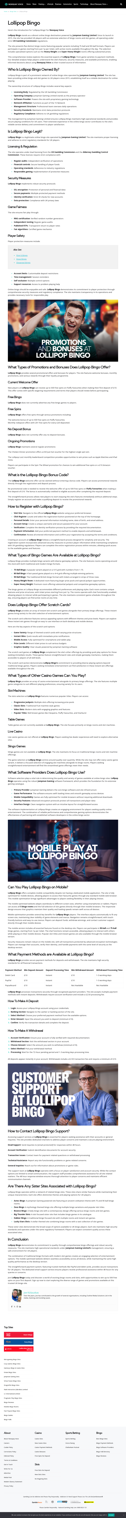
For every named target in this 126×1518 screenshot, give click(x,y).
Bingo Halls (8, 1419)
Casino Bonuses (40, 1452)
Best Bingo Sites (101, 1439)
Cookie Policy (8, 1447)
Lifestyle (50, 4)
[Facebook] (12, 1306)
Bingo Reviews (9, 1402)
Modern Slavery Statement (13, 1482)
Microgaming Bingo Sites (12, 1359)
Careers (6, 1443)
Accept (111, 1515)
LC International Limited (12, 1394)
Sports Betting (70, 1439)
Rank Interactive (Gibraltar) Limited (16, 1389)
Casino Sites (39, 1439)
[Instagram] (17, 1306)
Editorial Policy (9, 1456)
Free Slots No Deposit (42, 1470)
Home (29, 4)
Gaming (41, 4)
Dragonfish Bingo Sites (11, 1385)
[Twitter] (14, 1306)
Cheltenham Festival (72, 1447)
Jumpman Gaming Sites (11, 1377)
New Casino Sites (40, 1443)
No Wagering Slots (41, 1479)
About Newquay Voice (98, 4)
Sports (76, 4)
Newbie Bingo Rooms (11, 1407)
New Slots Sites (40, 1474)
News (34, 4)
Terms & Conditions (10, 1460)
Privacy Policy (8, 1486)
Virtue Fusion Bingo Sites (12, 1381)
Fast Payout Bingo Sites (12, 1411)
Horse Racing (70, 1443)
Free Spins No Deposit (42, 1456)
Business (58, 4)
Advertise (7, 1473)
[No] (124, 1515)
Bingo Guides (8, 1415)
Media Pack (8, 1477)
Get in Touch (8, 1464)
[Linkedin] (20, 1306)
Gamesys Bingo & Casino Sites (14, 1368)
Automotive (67, 4)
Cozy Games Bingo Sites (12, 1364)
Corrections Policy (10, 1452)
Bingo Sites (13, 11)
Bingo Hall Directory (103, 1452)
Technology (84, 4)
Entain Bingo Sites (10, 1372)
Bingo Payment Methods (104, 1443)
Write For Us (8, 1469)
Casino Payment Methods (43, 1447)
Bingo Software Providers (105, 1447)
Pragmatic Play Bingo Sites (13, 1398)
